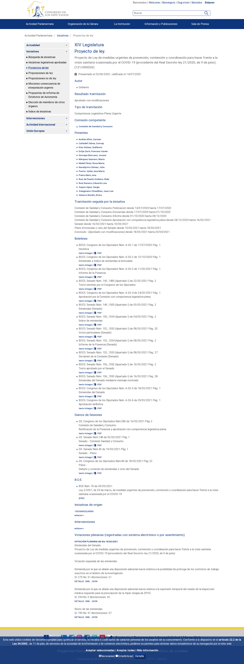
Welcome (154, 2)
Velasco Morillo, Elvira (90, 195)
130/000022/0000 (84, 511)
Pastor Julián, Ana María (92, 171)
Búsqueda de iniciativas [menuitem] (41, 57)
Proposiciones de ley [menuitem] (40, 73)
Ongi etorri (183, 2)
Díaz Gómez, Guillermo (90, 147)
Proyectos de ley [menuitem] (38, 67)
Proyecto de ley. (90, 51)
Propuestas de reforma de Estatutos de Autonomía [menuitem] (43, 95)
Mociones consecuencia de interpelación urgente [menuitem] (44, 85)
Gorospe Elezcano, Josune (92, 155)
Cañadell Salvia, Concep (91, 143)
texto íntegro (86, 253)
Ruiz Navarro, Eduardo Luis (93, 183)
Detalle (139, 656)
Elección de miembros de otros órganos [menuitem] (46, 104)
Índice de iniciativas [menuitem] (39, 111)
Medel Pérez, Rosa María (91, 163)
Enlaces (209, 2)
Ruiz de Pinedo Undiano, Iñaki (94, 179)
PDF (99, 253)
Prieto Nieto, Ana (87, 175)
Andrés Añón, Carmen (90, 139)
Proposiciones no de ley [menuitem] (42, 78)
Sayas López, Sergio (89, 187)
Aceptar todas (126, 650)
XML (87, 581)
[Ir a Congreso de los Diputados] (47, 9)
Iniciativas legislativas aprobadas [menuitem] (47, 62)
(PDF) (81, 498)
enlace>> (79, 515)
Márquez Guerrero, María (92, 159)
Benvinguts (168, 2)
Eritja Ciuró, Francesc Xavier (93, 151)
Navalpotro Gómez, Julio (92, 167)
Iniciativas (63, 35)
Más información (147, 650)
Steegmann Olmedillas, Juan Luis (96, 191)
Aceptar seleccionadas (100, 650)
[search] (171, 13)
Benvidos (197, 2)
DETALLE (79, 581)
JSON (94, 581)
